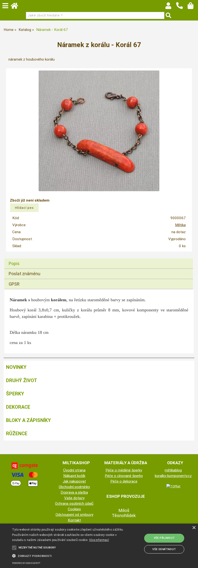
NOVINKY (16, 367)
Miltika (180, 225)
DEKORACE (18, 407)
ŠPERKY (15, 394)
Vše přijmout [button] (164, 538)
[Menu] (5, 6)
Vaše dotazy (74, 498)
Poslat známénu (24, 273)
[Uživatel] (170, 7)
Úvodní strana (74, 470)
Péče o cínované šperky (124, 476)
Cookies (74, 509)
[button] (68, 555)
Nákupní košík (74, 476)
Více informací (99, 540)
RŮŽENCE (16, 433)
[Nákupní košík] (193, 7)
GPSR (14, 284)
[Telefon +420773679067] (182, 9)
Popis (14, 263)
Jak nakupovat (74, 481)
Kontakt (74, 520)
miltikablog (173, 470)
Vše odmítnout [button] (164, 549)
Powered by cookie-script (26, 563)
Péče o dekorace (123, 481)
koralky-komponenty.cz (173, 476)
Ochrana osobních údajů (74, 503)
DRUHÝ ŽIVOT (21, 380)
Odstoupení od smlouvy (74, 514)
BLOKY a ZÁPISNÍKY (28, 420)
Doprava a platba (74, 492)
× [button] (194, 528)
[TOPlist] (173, 486)
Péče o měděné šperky (124, 470)
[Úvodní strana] (17, 7)
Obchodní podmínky (74, 487)
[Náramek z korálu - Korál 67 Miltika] (99, 130)
